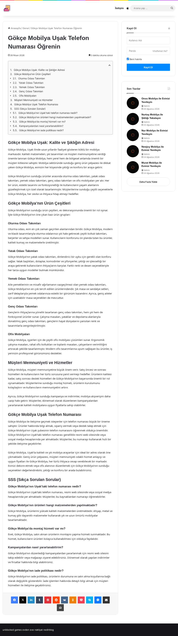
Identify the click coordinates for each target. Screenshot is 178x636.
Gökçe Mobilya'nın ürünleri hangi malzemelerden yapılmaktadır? (55, 117)
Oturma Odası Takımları (31, 78)
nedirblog (48, 629)
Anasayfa (15, 28)
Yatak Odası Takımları (31, 82)
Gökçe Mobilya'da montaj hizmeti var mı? (42, 121)
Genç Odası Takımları (31, 91)
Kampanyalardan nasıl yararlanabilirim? (41, 125)
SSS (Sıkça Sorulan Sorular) (30, 108)
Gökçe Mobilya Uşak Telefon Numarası (36, 104)
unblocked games (12, 629)
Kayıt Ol (148, 67)
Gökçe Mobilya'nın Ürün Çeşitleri (32, 74)
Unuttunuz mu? (160, 51)
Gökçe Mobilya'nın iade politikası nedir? (41, 130)
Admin (147, 106)
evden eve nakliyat (32, 629)
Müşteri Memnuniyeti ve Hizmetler (33, 99)
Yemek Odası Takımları (32, 87)
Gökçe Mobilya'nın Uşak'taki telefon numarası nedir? (47, 112)
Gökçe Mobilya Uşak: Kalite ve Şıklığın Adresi (39, 69)
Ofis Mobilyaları (27, 95)
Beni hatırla (135, 59)
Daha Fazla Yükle (148, 181)
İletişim (119, 8)
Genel (26, 28)
